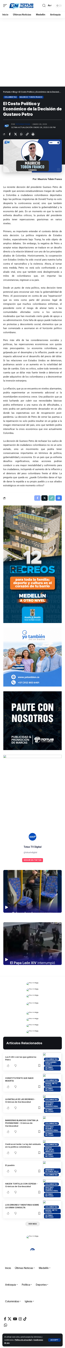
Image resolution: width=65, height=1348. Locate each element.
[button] (54, 1340)
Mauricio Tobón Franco (31, 97)
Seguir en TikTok (33, 860)
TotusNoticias (22, 124)
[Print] (33, 134)
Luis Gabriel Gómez (51, 1063)
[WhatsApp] (5, 1325)
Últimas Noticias (49, 1068)
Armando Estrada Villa (52, 1171)
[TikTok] (25, 1319)
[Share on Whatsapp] (21, 134)
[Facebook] (5, 1319)
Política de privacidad (23, 1340)
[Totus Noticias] (22, 5)
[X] (9, 1319)
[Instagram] (20, 1319)
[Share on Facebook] (9, 134)
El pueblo (10, 1165)
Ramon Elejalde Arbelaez (49, 1150)
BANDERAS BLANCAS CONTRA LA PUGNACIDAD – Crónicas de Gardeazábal (21, 1123)
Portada (7, 92)
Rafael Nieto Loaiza (51, 1084)
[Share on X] (15, 134)
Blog (15, 92)
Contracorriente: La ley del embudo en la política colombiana (23, 1145)
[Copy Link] (27, 134)
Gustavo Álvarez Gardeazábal (51, 1104)
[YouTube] (15, 1319)
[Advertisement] (32, 52)
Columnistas (10, 97)
